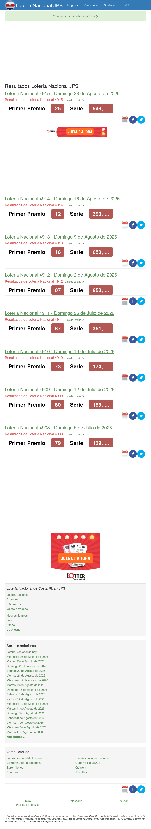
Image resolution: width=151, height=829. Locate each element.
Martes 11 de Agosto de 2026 (25, 708)
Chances (12, 599)
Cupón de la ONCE (88, 763)
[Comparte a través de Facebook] (133, 119)
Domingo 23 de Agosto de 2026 (27, 666)
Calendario (91, 5)
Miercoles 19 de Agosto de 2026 (27, 680)
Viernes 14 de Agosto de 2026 (26, 699)
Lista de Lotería (73, 100)
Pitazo (11, 625)
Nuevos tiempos (17, 615)
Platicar (123, 801)
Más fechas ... (16, 736)
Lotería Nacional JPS (39, 5)
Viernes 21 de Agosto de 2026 (26, 675)
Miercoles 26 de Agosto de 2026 (27, 656)
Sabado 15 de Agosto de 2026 (26, 694)
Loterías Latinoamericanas (93, 758)
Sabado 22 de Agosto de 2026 (26, 671)
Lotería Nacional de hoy (22, 652)
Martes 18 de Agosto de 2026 (25, 685)
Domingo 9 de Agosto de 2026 (26, 713)
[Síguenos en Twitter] (141, 119)
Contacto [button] (110, 5)
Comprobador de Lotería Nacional (74, 16)
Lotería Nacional (17, 594)
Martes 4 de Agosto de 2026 (25, 732)
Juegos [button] (71, 5)
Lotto (10, 620)
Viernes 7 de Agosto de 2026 (25, 722)
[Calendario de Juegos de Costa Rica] (125, 119)
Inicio (127, 5)
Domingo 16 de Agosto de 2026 (27, 689)
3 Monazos (14, 604)
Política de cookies (27, 805)
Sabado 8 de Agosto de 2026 (25, 718)
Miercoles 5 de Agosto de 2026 (26, 727)
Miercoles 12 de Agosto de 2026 (27, 703)
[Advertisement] (75, 52)
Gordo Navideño (17, 609)
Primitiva (81, 772)
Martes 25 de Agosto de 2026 (25, 661)
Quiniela (81, 767)
